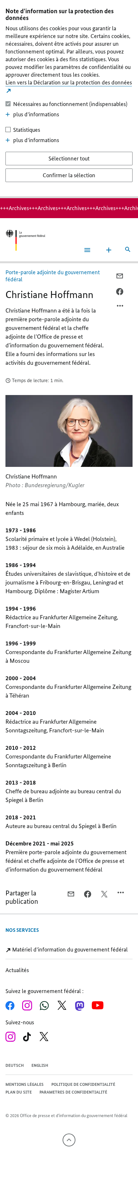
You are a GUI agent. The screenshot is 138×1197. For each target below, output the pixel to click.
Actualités (17, 970)
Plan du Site (18, 1092)
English (39, 1065)
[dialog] (69, 99)
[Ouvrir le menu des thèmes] (108, 250)
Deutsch (14, 1065)
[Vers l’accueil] (25, 240)
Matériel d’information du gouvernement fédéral (69, 949)
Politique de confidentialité (83, 1084)
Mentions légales (24, 1084)
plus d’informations (36, 114)
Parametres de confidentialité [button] (73, 1092)
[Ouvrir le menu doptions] (120, 307)
